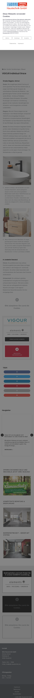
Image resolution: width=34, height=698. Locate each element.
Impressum (21, 43)
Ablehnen (7, 38)
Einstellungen (17, 38)
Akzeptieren (26, 38)
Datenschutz (13, 43)
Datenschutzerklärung (13, 31)
